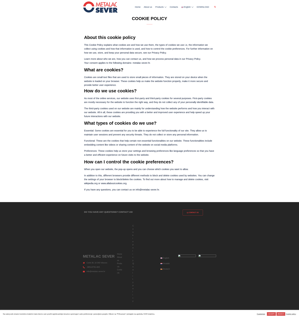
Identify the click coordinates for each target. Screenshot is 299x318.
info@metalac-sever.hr (96, 271)
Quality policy (133, 282)
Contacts (174, 7)
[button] (215, 7)
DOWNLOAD (203, 7)
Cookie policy (291, 314)
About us (148, 7)
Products (159, 7)
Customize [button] (261, 314)
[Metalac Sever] (100, 6)
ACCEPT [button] (271, 314)
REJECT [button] (281, 314)
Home (138, 7)
